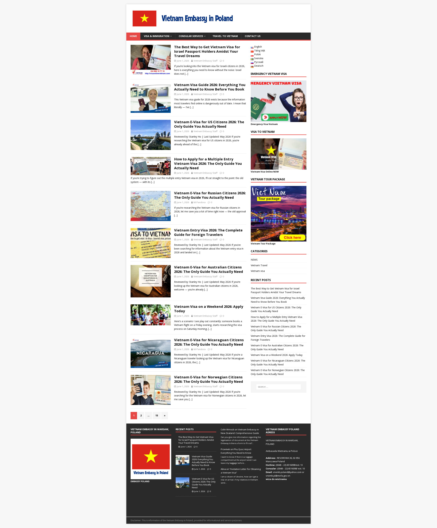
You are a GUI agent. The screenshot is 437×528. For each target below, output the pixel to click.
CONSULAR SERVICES (191, 36)
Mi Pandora (200, 202)
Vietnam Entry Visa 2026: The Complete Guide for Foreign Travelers (208, 232)
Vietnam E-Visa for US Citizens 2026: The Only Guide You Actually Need (209, 124)
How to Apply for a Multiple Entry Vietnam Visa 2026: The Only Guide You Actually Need (208, 163)
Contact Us (252, 36)
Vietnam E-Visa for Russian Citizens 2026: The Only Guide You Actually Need (210, 195)
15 (156, 415)
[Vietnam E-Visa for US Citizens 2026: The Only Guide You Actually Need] (182, 485)
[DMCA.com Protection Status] (286, 510)
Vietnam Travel (259, 265)
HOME (133, 36)
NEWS (254, 259)
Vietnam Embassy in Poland (179, 520)
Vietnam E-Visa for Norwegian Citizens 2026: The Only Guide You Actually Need (208, 379)
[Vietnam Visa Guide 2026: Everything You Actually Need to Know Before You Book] (182, 463)
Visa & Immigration (156, 36)
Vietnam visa (258, 271)
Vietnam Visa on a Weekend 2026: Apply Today (208, 308)
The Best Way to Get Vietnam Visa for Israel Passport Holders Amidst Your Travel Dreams (207, 51)
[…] (186, 73)
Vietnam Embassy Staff (205, 60)
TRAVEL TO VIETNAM (225, 36)
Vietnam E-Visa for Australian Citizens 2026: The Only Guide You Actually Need (208, 269)
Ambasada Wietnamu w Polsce (282, 450)
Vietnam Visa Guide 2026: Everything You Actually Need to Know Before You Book (209, 87)
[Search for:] (278, 387)
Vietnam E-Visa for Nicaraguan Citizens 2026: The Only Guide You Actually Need (209, 342)
